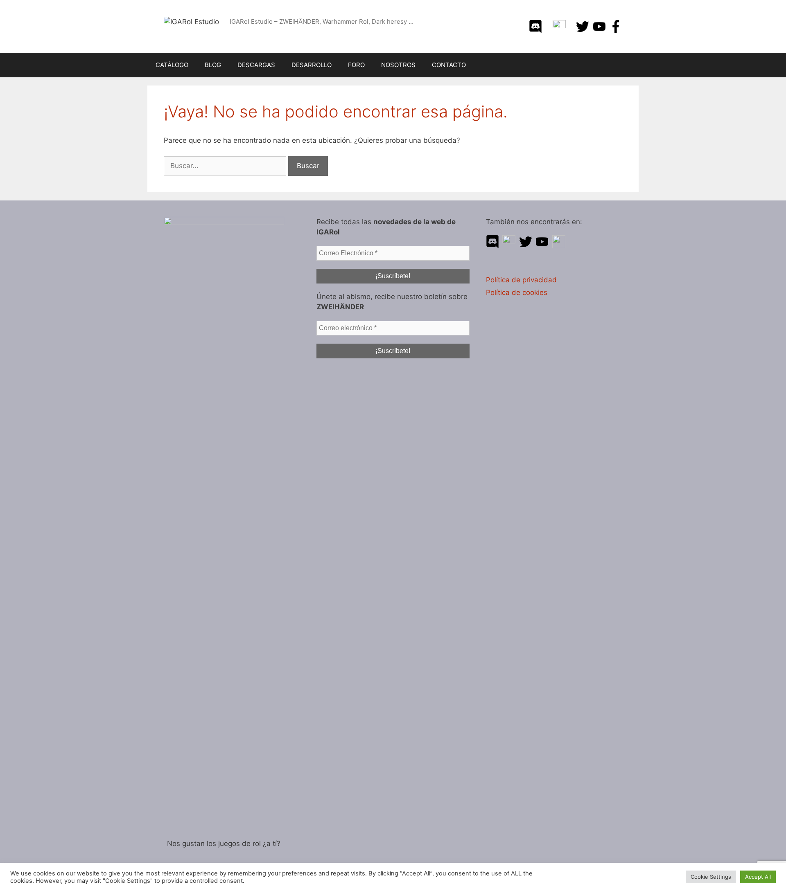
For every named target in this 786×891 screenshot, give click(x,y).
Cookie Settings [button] (711, 876)
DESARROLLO (311, 65)
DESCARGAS (256, 65)
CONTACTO (449, 65)
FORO (356, 65)
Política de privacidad (521, 280)
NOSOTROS (398, 65)
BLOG (213, 65)
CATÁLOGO (172, 65)
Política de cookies (516, 292)
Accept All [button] (758, 876)
